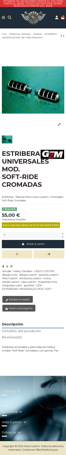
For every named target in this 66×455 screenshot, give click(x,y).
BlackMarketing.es (47, 449)
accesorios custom (30, 278)
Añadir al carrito (35, 244)
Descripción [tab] (12, 324)
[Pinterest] (11, 266)
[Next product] (63, 35)
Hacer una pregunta (20, 308)
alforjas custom (28, 274)
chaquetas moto (47, 281)
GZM (39, 285)
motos (47, 278)
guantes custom (48, 274)
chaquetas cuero (12, 285)
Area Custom (10, 278)
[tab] (33, 338)
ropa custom (28, 281)
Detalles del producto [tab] (21, 331)
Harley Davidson (22, 271)
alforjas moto (10, 274)
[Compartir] (3, 266)
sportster (29, 285)
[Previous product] (62, 35)
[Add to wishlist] (17, 254)
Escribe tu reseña (18, 299)
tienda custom (10, 281)
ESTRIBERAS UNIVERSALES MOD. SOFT (26, 289)
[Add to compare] (49, 254)
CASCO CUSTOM (44, 271)
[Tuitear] (7, 266)
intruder (7, 271)
